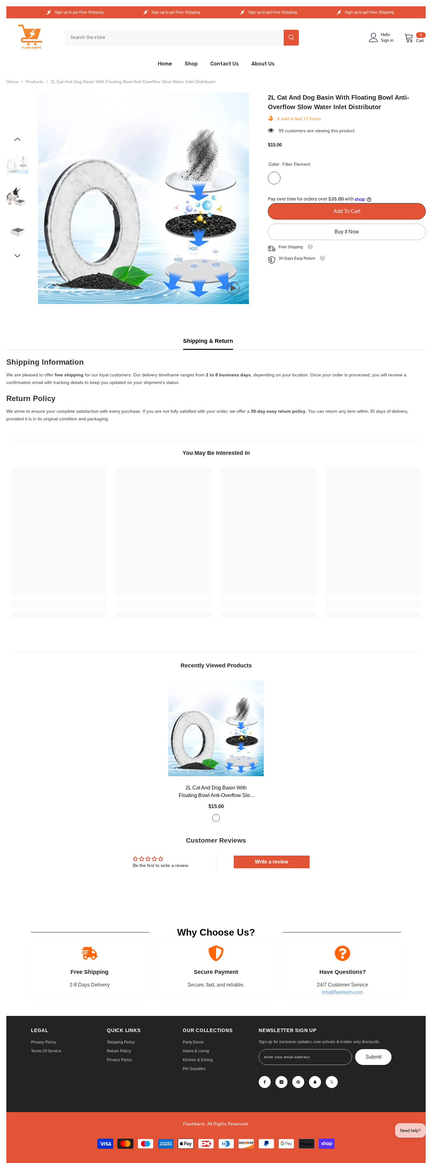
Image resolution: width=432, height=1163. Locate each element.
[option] (143, 198)
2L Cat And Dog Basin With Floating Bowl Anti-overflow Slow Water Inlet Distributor (216, 792)
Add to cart (348, 211)
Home (12, 81)
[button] (17, 139)
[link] (59, 603)
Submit (373, 1057)
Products (34, 81)
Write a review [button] (271, 861)
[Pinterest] (298, 1082)
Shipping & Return (208, 341)
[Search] (182, 38)
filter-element (216, 818)
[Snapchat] (315, 1082)
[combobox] (174, 38)
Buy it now (347, 231)
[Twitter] (332, 1082)
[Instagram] (281, 1082)
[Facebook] (265, 1082)
